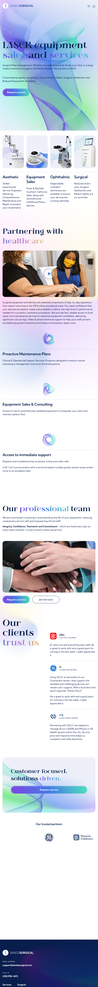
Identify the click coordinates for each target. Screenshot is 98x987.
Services (7, 984)
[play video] (49, 273)
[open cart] (88, 6)
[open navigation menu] (93, 6)
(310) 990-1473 (10, 976)
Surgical (21, 984)
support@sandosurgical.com (17, 965)
